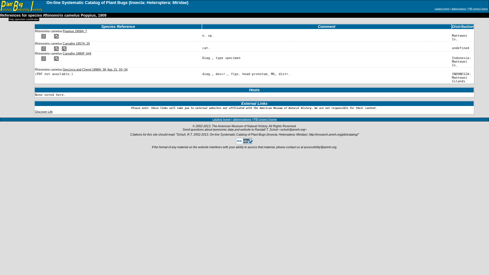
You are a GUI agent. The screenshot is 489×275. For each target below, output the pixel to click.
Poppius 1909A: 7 (75, 31)
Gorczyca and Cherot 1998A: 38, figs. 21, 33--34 (95, 69)
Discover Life (44, 111)
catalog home (442, 8)
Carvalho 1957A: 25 (76, 43)
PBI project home (478, 8)
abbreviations (459, 8)
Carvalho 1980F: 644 (77, 53)
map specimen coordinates (24, 19)
